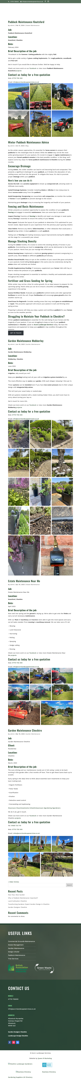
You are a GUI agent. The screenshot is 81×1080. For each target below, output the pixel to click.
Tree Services (13, 958)
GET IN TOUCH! (15, 333)
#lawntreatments (22, 808)
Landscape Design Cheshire (18, 1036)
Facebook (33, 68)
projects (19, 71)
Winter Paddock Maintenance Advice (28, 142)
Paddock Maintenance (16, 955)
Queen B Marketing (45, 1058)
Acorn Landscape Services (43, 325)
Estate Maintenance (32, 25)
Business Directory (49, 1072)
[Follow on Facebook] (9, 1042)
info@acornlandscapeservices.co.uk (26, 82)
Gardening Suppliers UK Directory (20, 1077)
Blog (27, 146)
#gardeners (56, 808)
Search (69, 885)
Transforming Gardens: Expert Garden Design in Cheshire (28, 904)
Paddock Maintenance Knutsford (26, 22)
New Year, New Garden (16, 895)
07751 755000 (13, 999)
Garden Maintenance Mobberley (25, 341)
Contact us (14, 75)
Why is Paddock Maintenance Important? (23, 898)
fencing (11, 212)
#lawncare (12, 808)
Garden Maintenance (33, 344)
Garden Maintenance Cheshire (25, 730)
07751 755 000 (17, 78)
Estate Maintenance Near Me (24, 581)
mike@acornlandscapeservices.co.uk (26, 833)
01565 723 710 (16, 825)
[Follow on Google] (17, 1042)
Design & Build (13, 951)
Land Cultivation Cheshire (17, 901)
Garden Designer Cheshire (17, 907)
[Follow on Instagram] (13, 1042)
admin (12, 25)
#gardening (48, 808)
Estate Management (16, 945)
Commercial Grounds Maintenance (21, 941)
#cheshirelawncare (36, 808)
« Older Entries (13, 882)
